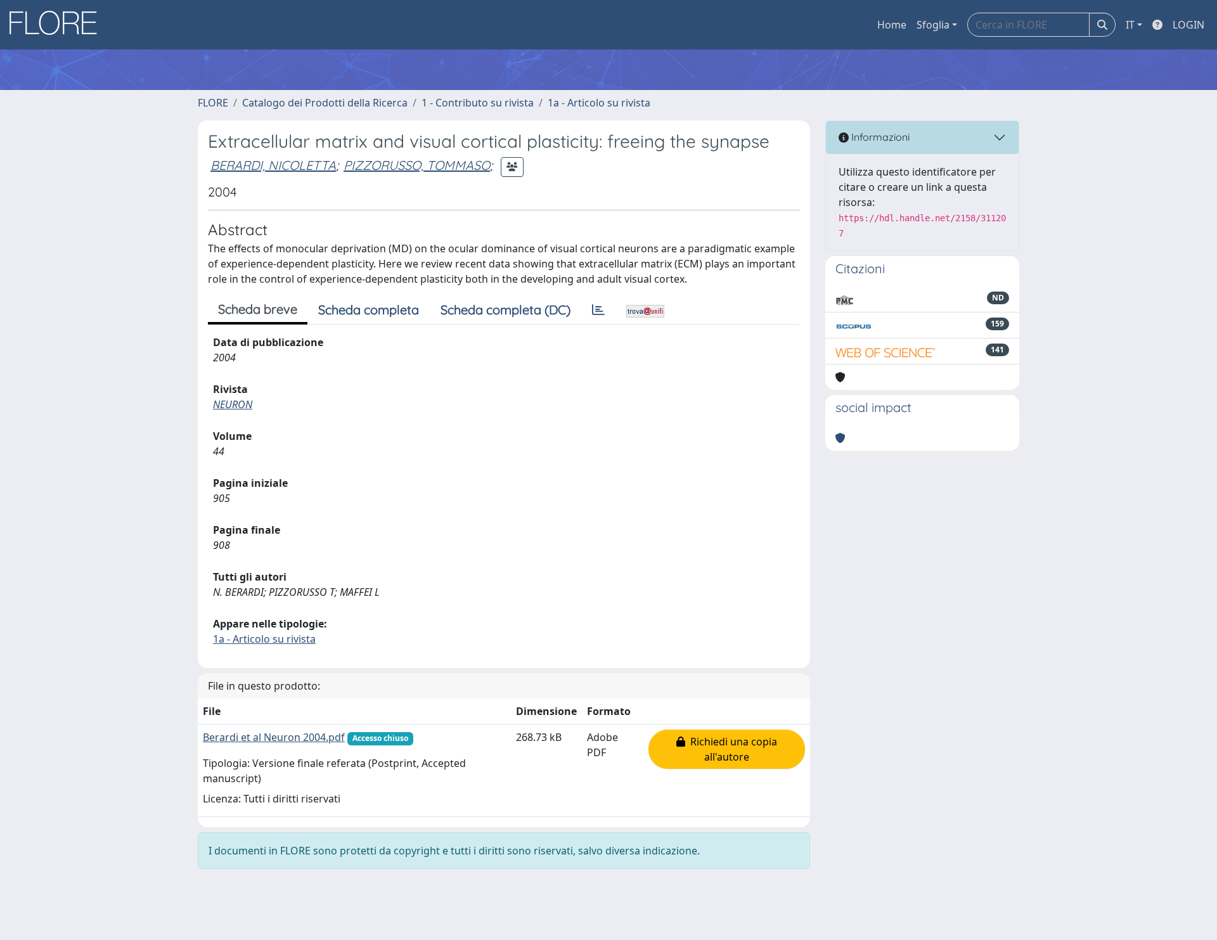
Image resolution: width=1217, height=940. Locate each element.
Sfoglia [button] (933, 25)
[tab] (598, 310)
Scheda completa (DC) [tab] (505, 310)
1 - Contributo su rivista (478, 103)
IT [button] (1130, 25)
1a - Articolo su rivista (599, 103)
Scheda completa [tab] (368, 310)
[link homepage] (58, 25)
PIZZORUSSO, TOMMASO (417, 165)
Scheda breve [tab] (257, 309)
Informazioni (879, 137)
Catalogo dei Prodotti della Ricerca (325, 103)
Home (891, 25)
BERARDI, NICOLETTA (273, 165)
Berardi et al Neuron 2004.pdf (274, 737)
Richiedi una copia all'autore (731, 749)
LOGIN (1188, 25)
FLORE (213, 103)
